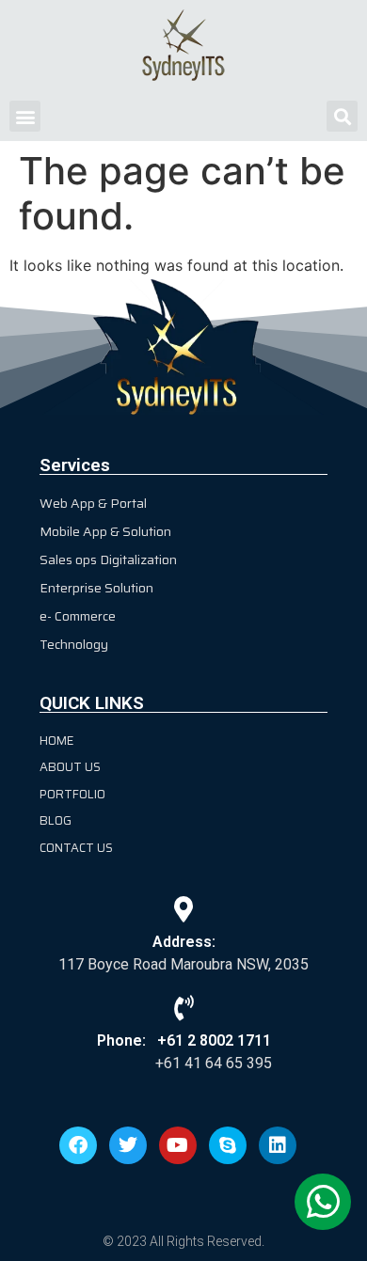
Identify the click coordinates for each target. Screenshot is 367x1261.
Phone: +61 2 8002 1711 (184, 1040)
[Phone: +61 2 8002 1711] (184, 1007)
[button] (24, 116)
